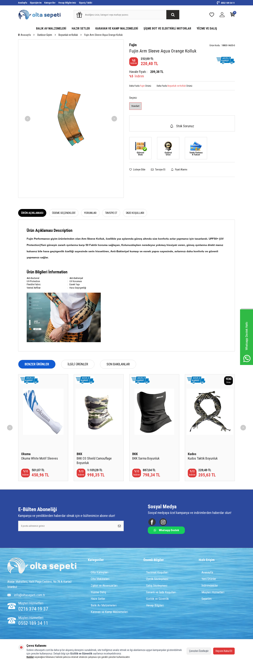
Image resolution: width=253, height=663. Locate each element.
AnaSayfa (22, 2)
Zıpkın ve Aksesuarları (104, 585)
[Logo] (41, 566)
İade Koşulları (135, 213)
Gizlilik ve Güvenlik (157, 599)
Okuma (26, 454)
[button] (27, 118)
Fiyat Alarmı (180, 169)
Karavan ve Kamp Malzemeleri (109, 612)
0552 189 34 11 (227, 3)
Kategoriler (50, 2)
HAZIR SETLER (81, 28)
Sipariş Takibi (85, 2)
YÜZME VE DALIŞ (207, 28)
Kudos (192, 454)
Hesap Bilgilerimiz (67, 2)
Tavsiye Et (159, 169)
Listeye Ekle (139, 169)
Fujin (133, 45)
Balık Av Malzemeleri (103, 605)
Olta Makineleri (100, 579)
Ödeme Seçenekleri (63, 213)
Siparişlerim (35, 2)
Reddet (30, 657)
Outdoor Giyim (44, 34)
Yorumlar (90, 213)
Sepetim (207, 599)
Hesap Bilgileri (155, 605)
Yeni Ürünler (209, 579)
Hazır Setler (98, 599)
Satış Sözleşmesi (156, 585)
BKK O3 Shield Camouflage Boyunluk (94, 460)
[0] (232, 15)
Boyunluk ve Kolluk (68, 34)
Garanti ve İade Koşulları (161, 592)
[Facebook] (152, 522)
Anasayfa (26, 34)
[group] (71, 119)
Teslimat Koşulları (157, 572)
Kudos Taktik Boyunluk (203, 458)
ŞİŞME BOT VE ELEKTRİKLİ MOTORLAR (167, 28)
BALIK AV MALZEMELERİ (51, 28)
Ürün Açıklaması (32, 213)
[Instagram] (163, 522)
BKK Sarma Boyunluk (145, 458)
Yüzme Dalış (98, 592)
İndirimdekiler (210, 585)
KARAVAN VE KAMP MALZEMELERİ (116, 28)
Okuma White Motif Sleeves (39, 458)
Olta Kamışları (99, 572)
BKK (79, 454)
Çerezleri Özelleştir (199, 650)
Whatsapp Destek (169, 530)
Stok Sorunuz (185, 126)
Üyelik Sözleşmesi (157, 579)
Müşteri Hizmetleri (213, 592)
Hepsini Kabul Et (224, 650)
